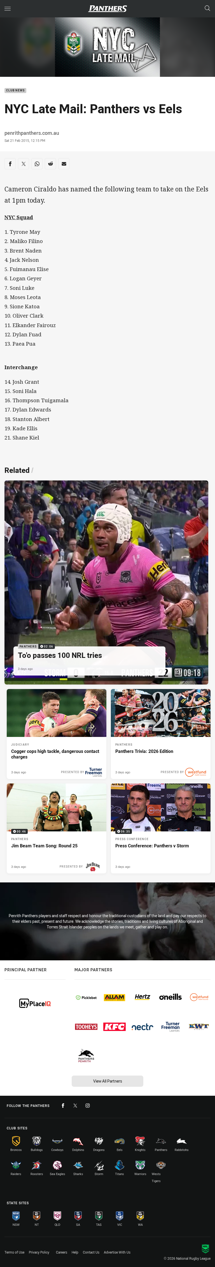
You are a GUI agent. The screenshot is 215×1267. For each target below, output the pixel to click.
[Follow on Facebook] (63, 1105)
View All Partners (107, 1081)
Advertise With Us (117, 1252)
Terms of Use (14, 1252)
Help (75, 1252)
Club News (15, 91)
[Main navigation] (7, 9)
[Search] (207, 8)
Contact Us (91, 1252)
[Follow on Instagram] (87, 1105)
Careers (61, 1252)
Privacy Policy (39, 1252)
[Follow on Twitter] (75, 1105)
